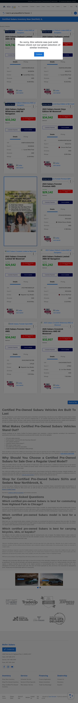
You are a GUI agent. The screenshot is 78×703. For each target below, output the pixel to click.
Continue (39, 54)
